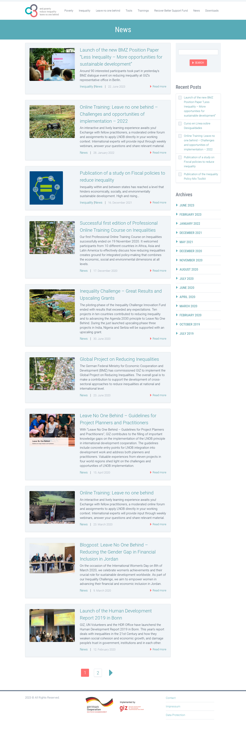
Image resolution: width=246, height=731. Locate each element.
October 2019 (190, 324)
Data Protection (175, 715)
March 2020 (188, 306)
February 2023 (190, 214)
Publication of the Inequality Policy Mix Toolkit (201, 176)
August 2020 (189, 269)
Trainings (143, 10)
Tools (129, 10)
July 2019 (187, 334)
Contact (171, 698)
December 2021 (191, 233)
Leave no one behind (108, 10)
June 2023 (187, 205)
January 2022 (190, 224)
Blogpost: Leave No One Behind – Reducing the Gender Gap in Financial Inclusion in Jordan (118, 552)
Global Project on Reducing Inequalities (119, 359)
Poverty (68, 10)
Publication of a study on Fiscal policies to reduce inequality (199, 162)
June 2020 (187, 288)
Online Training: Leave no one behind (117, 493)
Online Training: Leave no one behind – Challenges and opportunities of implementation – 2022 (119, 114)
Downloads (212, 10)
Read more (159, 86)
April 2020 (187, 297)
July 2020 (187, 279)
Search (199, 62)
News (196, 10)
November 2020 (191, 260)
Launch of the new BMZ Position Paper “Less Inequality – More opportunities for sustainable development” (121, 57)
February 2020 (190, 315)
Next (111, 673)
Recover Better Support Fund (171, 10)
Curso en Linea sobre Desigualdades (197, 126)
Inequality (84, 10)
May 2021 (186, 242)
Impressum (173, 706)
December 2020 (191, 251)
